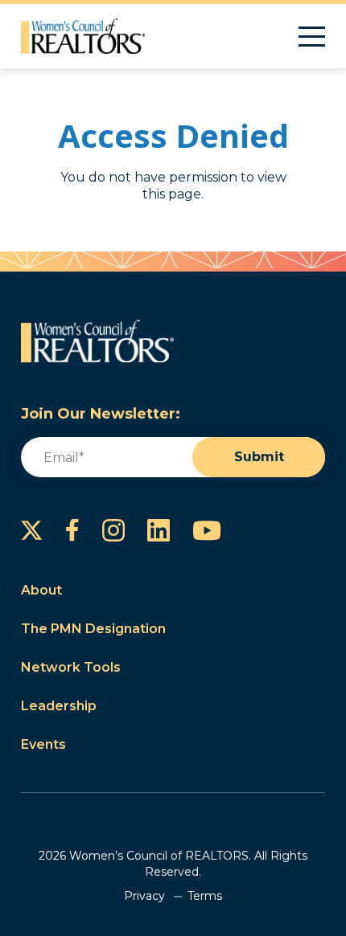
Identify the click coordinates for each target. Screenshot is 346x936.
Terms (204, 896)
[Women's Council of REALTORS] (83, 36)
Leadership (59, 705)
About (41, 590)
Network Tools (71, 667)
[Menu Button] (312, 37)
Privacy (144, 896)
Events (43, 744)
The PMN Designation (93, 628)
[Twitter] (32, 530)
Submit (259, 456)
